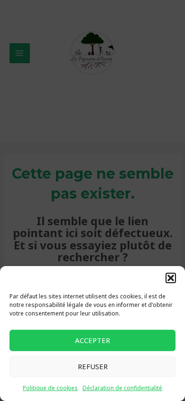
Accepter (92, 340)
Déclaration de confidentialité (122, 388)
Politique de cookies (50, 388)
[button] (171, 278)
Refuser (93, 366)
